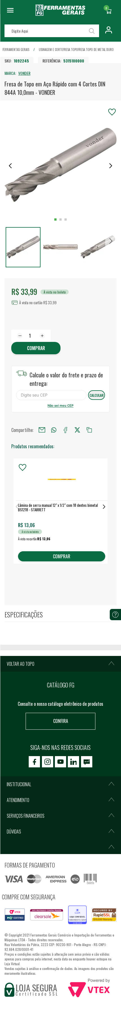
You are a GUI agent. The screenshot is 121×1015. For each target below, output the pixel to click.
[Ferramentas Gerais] (60, 13)
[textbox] (52, 30)
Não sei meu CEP (60, 405)
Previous (17, 507)
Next (104, 507)
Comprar (36, 348)
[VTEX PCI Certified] (15, 911)
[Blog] (86, 761)
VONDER (24, 73)
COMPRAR (61, 556)
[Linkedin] (73, 761)
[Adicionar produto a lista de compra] (111, 111)
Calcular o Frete (51, 395)
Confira (60, 721)
